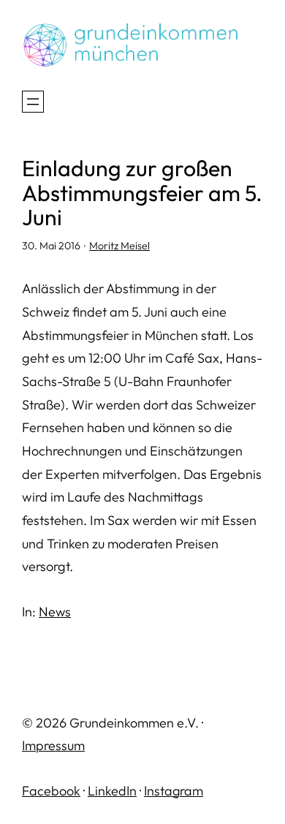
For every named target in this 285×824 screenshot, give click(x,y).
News (55, 611)
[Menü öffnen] (33, 102)
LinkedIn (112, 790)
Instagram (173, 790)
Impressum (53, 745)
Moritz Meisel (119, 245)
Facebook (51, 790)
